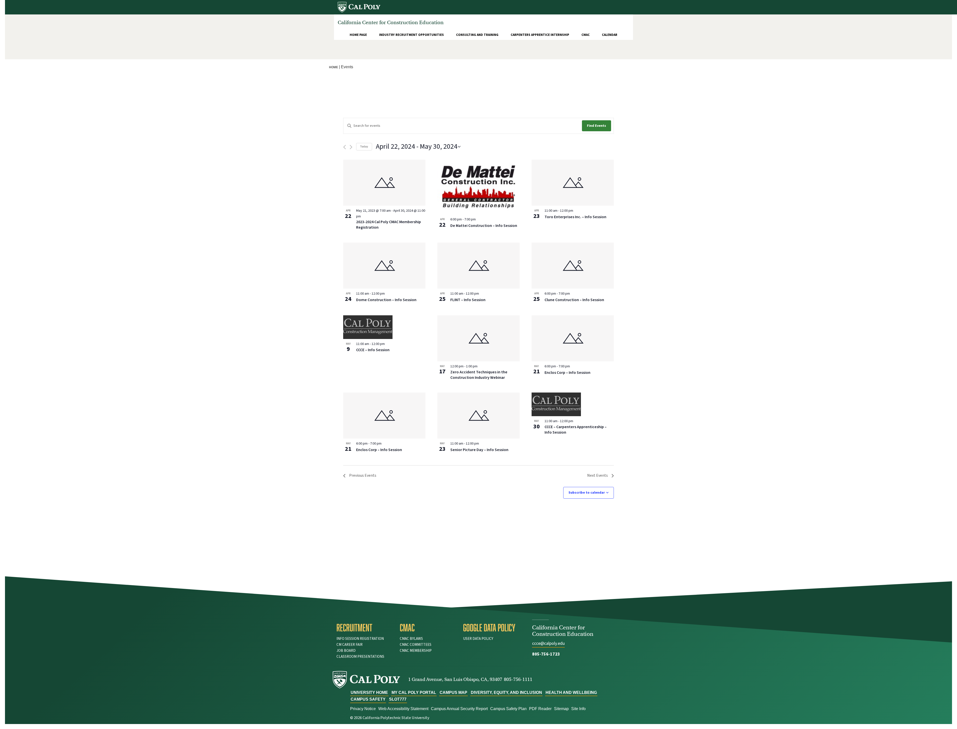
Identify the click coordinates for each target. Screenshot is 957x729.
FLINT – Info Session (467, 300)
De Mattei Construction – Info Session (483, 225)
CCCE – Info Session (373, 350)
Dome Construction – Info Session (386, 300)
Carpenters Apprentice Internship (540, 35)
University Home (369, 692)
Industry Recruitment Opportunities (411, 35)
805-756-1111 (518, 679)
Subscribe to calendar (586, 492)
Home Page (358, 35)
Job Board (346, 650)
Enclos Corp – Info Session (567, 372)
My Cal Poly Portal (414, 692)
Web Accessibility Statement (403, 709)
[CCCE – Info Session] (384, 327)
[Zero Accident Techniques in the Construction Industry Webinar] (478, 338)
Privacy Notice (363, 709)
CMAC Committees (415, 644)
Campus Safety (368, 699)
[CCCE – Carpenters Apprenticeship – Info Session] (573, 404)
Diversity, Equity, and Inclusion (506, 692)
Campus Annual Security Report (459, 709)
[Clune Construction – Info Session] (573, 266)
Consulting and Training (477, 35)
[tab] (364, 628)
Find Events (596, 125)
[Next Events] (351, 147)
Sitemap (561, 709)
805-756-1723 (546, 654)
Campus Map (453, 692)
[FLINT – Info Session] (478, 266)
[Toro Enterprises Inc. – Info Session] (573, 183)
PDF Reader (540, 709)
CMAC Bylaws (411, 638)
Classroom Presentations (360, 656)
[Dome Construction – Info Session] (384, 266)
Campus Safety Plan (508, 709)
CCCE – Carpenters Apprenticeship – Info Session (576, 429)
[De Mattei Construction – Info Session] (478, 187)
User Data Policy (478, 638)
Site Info (578, 709)
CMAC (585, 35)
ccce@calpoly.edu (548, 643)
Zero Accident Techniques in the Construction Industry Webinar (478, 374)
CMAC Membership (416, 650)
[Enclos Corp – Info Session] (573, 338)
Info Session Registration (360, 638)
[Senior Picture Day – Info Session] (478, 416)
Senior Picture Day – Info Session (479, 450)
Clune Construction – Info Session (574, 300)
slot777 (397, 699)
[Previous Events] (344, 147)
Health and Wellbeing (571, 692)
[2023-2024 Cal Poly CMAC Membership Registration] (384, 183)
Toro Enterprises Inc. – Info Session (575, 217)
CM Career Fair (349, 644)
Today (364, 146)
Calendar (609, 35)
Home (333, 67)
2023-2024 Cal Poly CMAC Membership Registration (388, 224)
